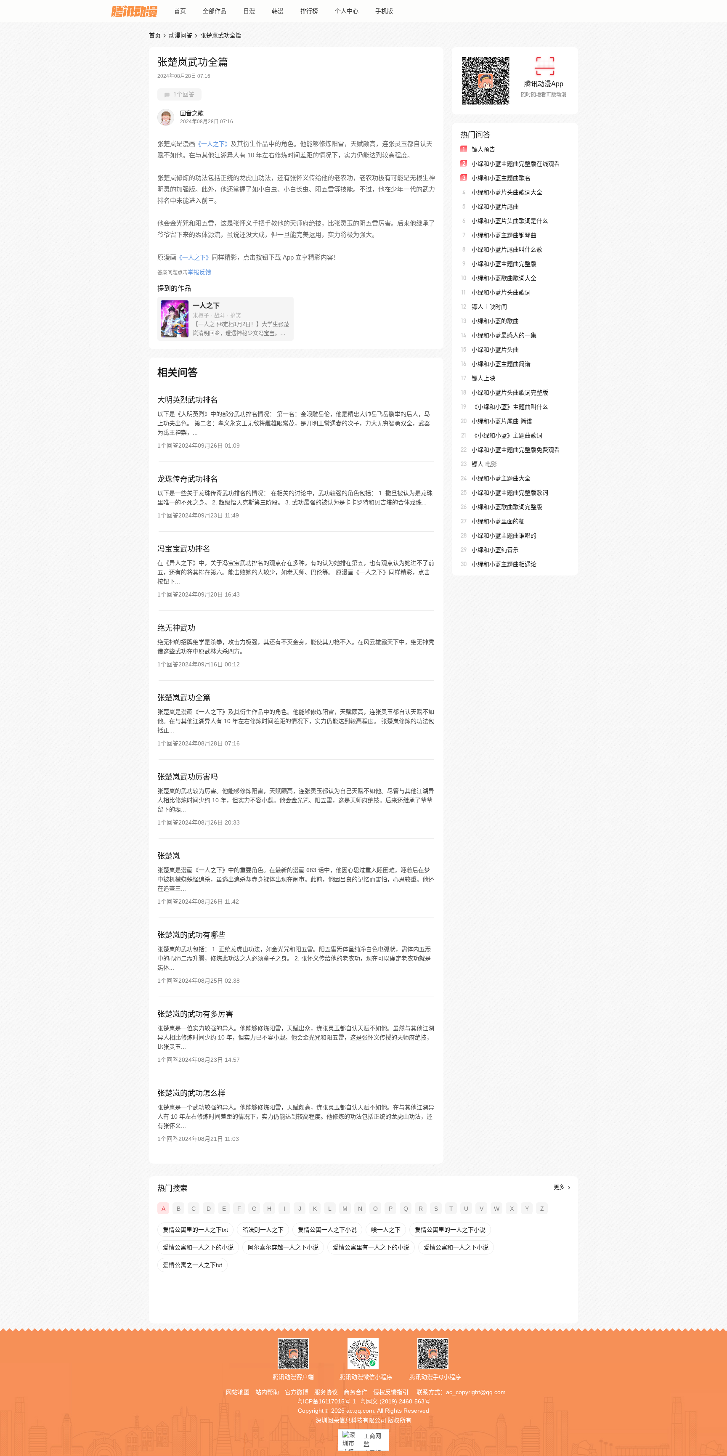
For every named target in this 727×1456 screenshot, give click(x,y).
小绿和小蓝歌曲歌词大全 (504, 278)
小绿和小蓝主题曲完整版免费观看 (516, 449)
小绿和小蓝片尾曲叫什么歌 (507, 249)
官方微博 (296, 1392)
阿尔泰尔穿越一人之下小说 (283, 1247)
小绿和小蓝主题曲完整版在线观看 (516, 163)
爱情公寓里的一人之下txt (195, 1229)
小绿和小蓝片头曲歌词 (501, 292)
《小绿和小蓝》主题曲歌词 (507, 435)
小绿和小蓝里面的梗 (498, 521)
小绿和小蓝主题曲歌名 (501, 178)
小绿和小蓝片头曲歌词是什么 (510, 220)
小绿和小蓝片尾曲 (495, 206)
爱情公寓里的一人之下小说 (450, 1229)
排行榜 (309, 11)
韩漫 (278, 11)
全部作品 (214, 11)
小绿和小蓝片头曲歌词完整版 (510, 392)
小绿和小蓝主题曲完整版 (504, 263)
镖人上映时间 (489, 306)
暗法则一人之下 (263, 1229)
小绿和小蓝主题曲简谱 (501, 364)
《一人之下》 (213, 144)
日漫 (249, 11)
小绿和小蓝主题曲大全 (501, 478)
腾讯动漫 (134, 11)
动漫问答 (180, 35)
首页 (180, 11)
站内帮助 (267, 1392)
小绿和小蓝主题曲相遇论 (504, 564)
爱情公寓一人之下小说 (327, 1229)
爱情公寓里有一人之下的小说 (371, 1247)
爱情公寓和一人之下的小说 (198, 1247)
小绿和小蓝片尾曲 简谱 (502, 421)
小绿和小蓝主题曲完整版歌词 (510, 492)
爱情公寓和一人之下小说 (456, 1247)
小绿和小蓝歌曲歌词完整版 (507, 507)
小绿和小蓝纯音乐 (495, 549)
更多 (560, 1187)
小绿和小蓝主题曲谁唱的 (504, 535)
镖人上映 (483, 378)
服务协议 (326, 1392)
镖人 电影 (484, 464)
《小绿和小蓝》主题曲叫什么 (510, 406)
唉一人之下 (386, 1229)
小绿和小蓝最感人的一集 (504, 335)
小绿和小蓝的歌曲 (495, 321)
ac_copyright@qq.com (476, 1392)
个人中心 (346, 11)
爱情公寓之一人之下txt (192, 1265)
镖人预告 (483, 149)
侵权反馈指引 (391, 1392)
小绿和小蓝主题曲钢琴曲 (504, 235)
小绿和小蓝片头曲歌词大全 (507, 192)
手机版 (384, 11)
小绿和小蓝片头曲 (495, 349)
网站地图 (237, 1392)
